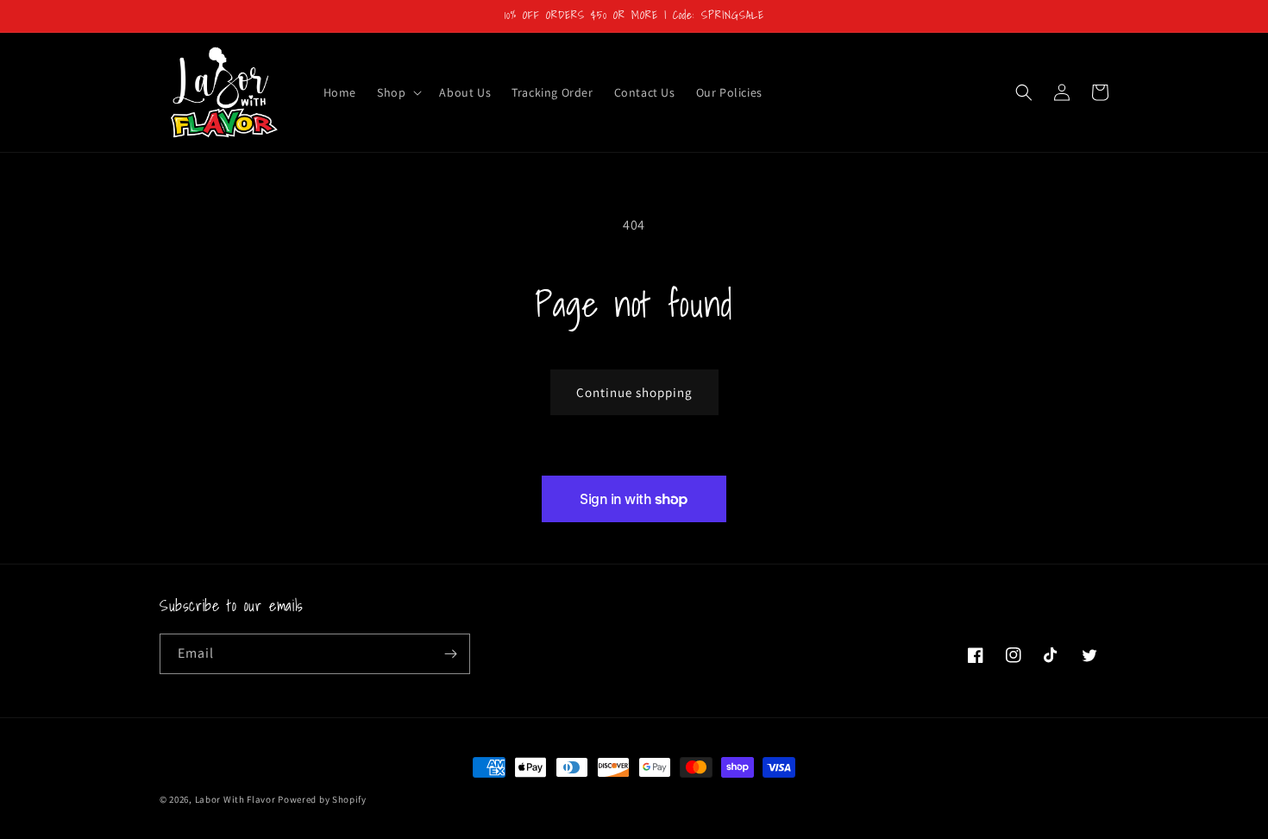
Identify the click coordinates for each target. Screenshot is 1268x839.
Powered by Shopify (322, 799)
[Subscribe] (450, 654)
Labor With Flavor (235, 799)
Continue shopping (634, 392)
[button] (398, 92)
